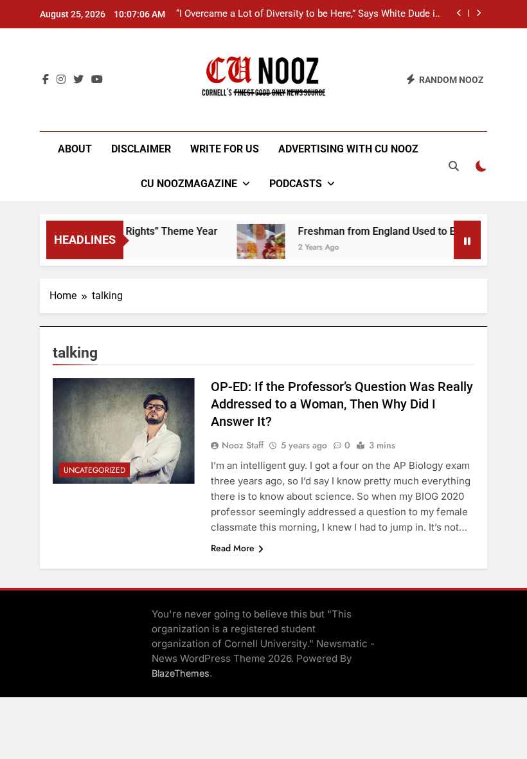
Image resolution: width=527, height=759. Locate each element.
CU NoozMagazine (189, 184)
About (75, 149)
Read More (233, 548)
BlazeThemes (181, 673)
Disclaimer (141, 149)
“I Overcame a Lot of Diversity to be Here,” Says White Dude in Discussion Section (308, 14)
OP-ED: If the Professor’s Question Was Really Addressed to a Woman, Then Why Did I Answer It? (342, 404)
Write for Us (224, 149)
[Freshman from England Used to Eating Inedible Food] (255, 248)
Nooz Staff (243, 445)
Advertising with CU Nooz (348, 149)
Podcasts (295, 184)
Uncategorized (94, 470)
